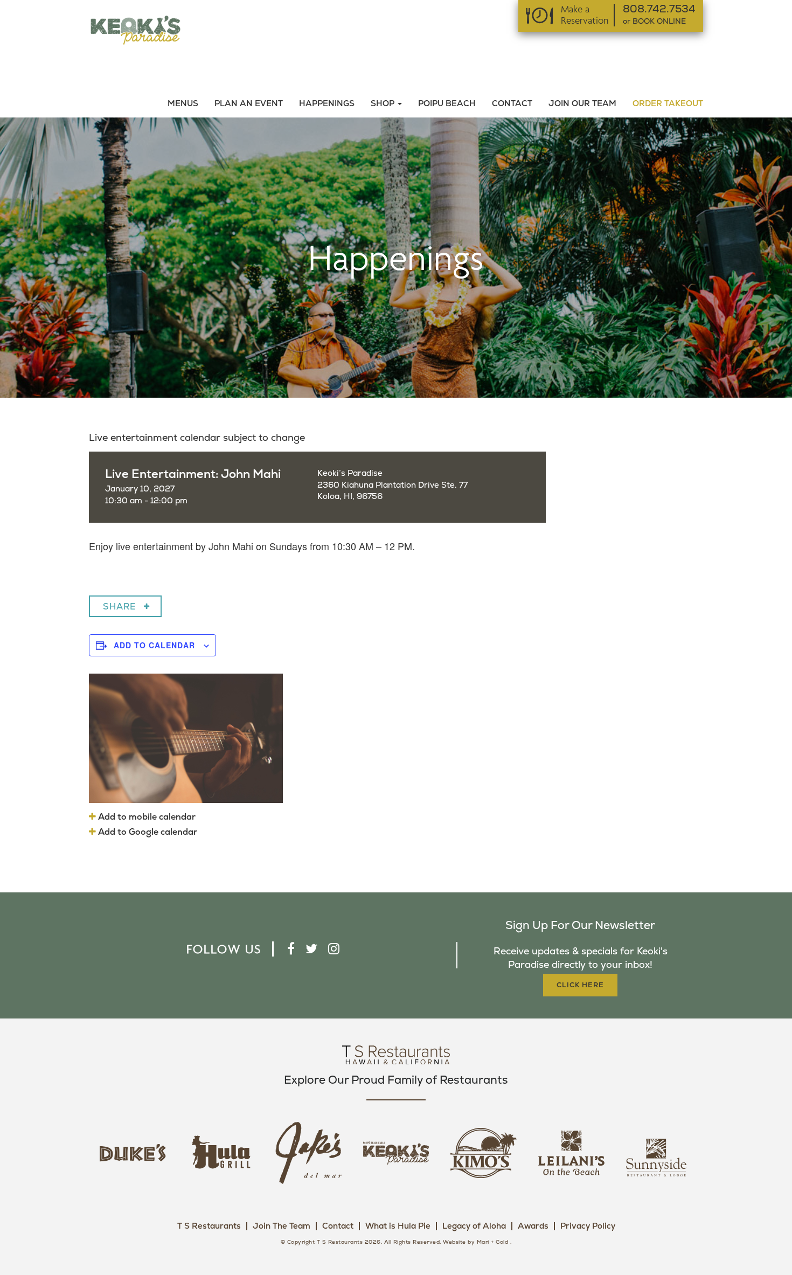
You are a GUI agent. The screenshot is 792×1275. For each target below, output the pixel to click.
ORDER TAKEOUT (668, 104)
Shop (384, 104)
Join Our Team (582, 104)
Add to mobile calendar (146, 817)
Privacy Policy (587, 1226)
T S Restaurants (209, 1226)
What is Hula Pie (397, 1226)
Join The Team (281, 1226)
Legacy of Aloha (474, 1226)
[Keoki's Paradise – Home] (135, 29)
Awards (533, 1226)
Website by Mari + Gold (475, 1242)
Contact (512, 104)
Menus (183, 104)
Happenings (327, 104)
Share (119, 607)
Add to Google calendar (146, 832)
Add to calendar (154, 645)
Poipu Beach (447, 104)
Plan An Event (248, 104)
